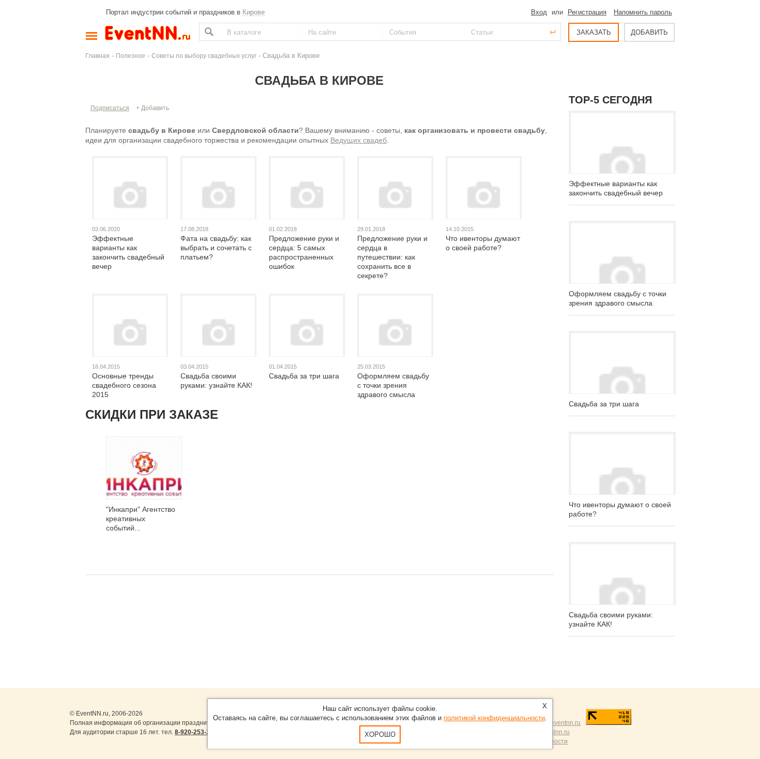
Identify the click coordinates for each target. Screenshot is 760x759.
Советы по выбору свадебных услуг (203, 55)
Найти (208, 32)
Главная (97, 55)
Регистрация (587, 12)
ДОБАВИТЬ (649, 32)
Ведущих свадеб (358, 140)
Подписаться (109, 108)
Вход (539, 12)
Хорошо (380, 734)
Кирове (253, 12)
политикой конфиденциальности (494, 718)
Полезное (130, 55)
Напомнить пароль (643, 12)
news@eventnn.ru (555, 722)
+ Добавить (152, 108)
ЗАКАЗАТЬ (593, 32)
